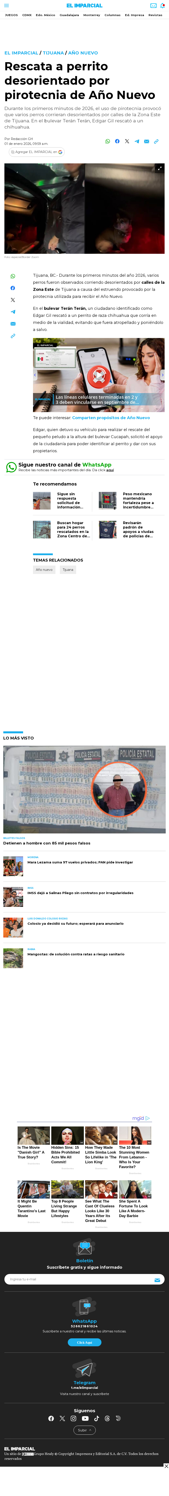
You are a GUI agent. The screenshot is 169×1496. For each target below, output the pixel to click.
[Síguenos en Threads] (107, 1418)
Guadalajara (69, 15)
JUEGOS (11, 15)
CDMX (26, 15)
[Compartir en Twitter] (127, 141)
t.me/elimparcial (84, 1388)
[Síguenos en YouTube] (85, 1418)
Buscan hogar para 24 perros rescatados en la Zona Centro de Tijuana (73, 532)
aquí (110, 470)
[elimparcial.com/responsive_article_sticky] (166, 1466)
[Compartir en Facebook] (117, 141)
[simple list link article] (84, 791)
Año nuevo (83, 53)
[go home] (84, 1448)
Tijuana (53, 53)
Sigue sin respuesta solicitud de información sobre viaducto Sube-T (71, 505)
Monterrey (91, 15)
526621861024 (84, 1326)
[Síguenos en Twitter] (62, 1418)
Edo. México (45, 15)
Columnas (113, 15)
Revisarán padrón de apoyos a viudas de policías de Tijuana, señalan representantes (138, 534)
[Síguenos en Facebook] (51, 1418)
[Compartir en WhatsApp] (108, 141)
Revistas (155, 15)
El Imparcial (21, 53)
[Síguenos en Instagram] (73, 1418)
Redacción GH (22, 139)
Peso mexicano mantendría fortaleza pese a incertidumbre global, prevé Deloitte (138, 505)
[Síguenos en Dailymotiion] (118, 1418)
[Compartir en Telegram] (137, 141)
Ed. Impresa (134, 15)
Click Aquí (84, 1342)
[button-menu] (6, 5)
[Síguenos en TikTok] (96, 1418)
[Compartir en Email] (146, 141)
